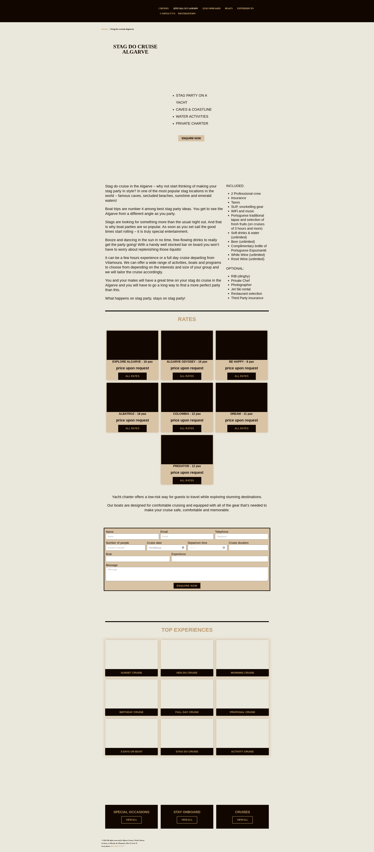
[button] (108, 161)
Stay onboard (211, 8)
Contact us (167, 13)
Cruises (163, 8)
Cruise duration (239, 542)
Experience (178, 554)
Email (164, 531)
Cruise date (154, 542)
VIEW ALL (131, 820)
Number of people (117, 542)
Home (105, 29)
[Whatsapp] (197, 599)
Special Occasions (185, 8)
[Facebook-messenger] (177, 599)
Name (110, 531)
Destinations (186, 13)
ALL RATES (132, 376)
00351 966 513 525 (117, 846)
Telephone (221, 531)
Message (112, 565)
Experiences (245, 8)
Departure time (197, 542)
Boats (229, 8)
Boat (109, 554)
